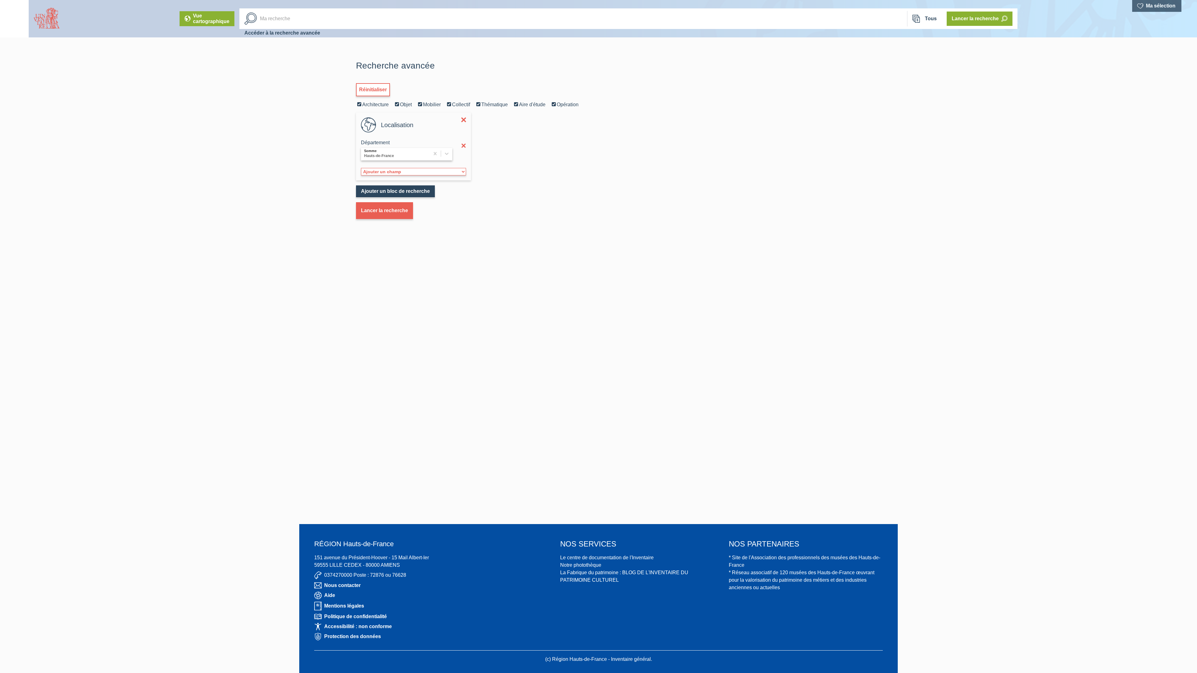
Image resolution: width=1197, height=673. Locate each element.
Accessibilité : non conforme (358, 626)
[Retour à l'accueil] (14, 18)
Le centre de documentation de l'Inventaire (607, 557)
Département (375, 142)
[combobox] (364, 154)
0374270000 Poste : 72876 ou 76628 (365, 575)
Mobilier (432, 104)
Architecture (375, 104)
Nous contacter (342, 585)
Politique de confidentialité (355, 616)
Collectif (461, 104)
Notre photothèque (580, 565)
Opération (568, 104)
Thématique (494, 104)
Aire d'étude (532, 104)
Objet (406, 104)
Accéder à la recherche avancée (282, 33)
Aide (329, 595)
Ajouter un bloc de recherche (395, 191)
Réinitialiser (373, 89)
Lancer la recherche (384, 210)
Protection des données (352, 636)
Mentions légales (344, 606)
